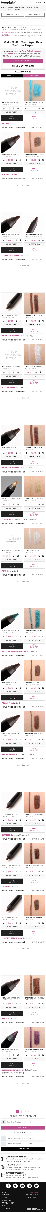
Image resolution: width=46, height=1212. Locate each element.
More (36, 7)
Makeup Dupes (11, 8)
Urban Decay (37, 103)
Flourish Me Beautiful (34, 1049)
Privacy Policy (8, 1203)
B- (26, 160)
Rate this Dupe (38, 127)
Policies (5, 1198)
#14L (3, 367)
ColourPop (6, 36)
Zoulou (28, 866)
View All (24, 28)
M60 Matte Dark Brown (34, 315)
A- (26, 820)
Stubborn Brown (32, 235)
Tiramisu (28, 682)
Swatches (29, 7)
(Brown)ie (29, 998)
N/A (34, 112)
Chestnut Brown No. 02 (34, 917)
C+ (26, 637)
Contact (5, 1195)
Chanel (41, 734)
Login (38, 2)
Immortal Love (31, 154)
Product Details (23, 61)
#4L (3, 1049)
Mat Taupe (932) (31, 734)
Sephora (35, 682)
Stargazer (29, 499)
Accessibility (7, 1208)
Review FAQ (6, 1200)
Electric (28, 103)
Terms (4, 1206)
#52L (4, 631)
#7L (3, 103)
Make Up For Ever (12, 103)
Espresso (28, 814)
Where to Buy (11, 112)
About (4, 1192)
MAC (41, 235)
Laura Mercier (39, 814)
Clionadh (5, 32)
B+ (26, 108)
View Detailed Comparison (13, 127)
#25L (4, 154)
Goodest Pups (30, 1198)
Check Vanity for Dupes (23, 66)
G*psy (4, 315)
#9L (3, 499)
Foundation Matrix (19, 8)
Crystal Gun (30, 367)
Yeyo (27, 550)
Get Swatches (23, 1149)
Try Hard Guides (31, 1195)
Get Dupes (23, 1128)
